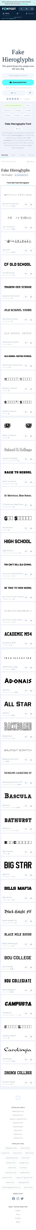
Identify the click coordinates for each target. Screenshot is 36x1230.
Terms (18, 1214)
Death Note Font (18, 1111)
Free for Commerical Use (13, 105)
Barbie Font (18, 1134)
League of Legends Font (18, 1119)
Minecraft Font (18, 1115)
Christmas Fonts (10, 1173)
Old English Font (23, 1182)
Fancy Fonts (17, 1153)
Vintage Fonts (23, 1163)
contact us (24, 4)
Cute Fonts (25, 1158)
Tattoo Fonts (29, 1153)
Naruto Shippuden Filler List (11, 1187)
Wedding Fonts (25, 1173)
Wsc (19, 129)
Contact (18, 1218)
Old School (7, 110)
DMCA (18, 1222)
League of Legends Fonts (24, 1177)
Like (14, 93)
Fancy (28, 105)
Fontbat (28, 110)
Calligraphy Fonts (11, 1148)
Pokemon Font (18, 1123)
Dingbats (18, 110)
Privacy (18, 1211)
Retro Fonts (12, 1168)
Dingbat (7, 115)
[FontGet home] (8, 9)
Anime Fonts (10, 1182)
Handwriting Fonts (12, 1158)
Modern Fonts (11, 1163)
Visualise (27, 115)
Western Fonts (7, 1177)
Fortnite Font (18, 1138)
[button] (26, 9)
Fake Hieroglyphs (17, 135)
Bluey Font (18, 1130)
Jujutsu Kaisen (18, 1127)
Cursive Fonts (25, 1148)
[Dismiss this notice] (34, 2)
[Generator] (18, 13)
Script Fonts (5, 1153)
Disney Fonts (28, 1187)
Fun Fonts (23, 1168)
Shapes (17, 115)
